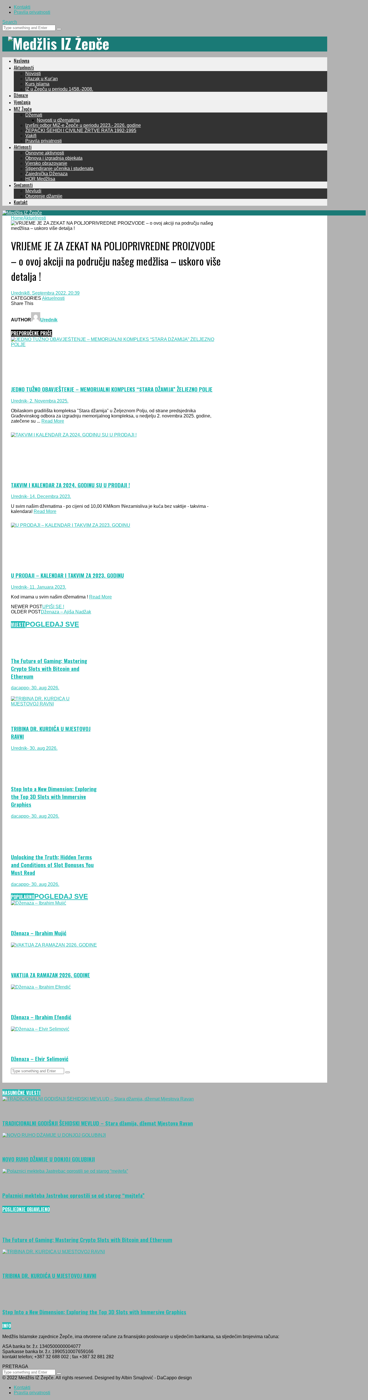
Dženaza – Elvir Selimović (39, 1059)
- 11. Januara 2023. (46, 587)
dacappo (20, 687)
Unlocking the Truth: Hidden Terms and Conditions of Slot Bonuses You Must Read (52, 864)
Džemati (33, 114)
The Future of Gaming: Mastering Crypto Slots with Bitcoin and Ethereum (49, 668)
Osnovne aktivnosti (44, 152)
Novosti (33, 73)
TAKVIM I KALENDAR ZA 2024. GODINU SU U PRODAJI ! (70, 485)
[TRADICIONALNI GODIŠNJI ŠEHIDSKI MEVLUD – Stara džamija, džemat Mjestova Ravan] (98, 1098)
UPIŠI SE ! (53, 606)
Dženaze (21, 95)
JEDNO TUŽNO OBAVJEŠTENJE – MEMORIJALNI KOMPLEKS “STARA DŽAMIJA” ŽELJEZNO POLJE (111, 389)
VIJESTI (18, 624)
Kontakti (22, 7)
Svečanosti (23, 185)
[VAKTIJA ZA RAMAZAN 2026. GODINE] (54, 945)
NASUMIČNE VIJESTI (21, 1092)
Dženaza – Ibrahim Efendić (41, 1017)
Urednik (19, 293)
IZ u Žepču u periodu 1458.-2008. (59, 89)
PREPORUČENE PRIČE (31, 333)
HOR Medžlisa (40, 178)
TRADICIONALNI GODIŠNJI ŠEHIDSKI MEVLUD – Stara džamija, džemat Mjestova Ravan (97, 1123)
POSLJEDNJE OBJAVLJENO (26, 1209)
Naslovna (21, 60)
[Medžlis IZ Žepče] (58, 43)
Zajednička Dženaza (46, 173)
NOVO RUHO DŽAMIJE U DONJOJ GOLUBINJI (48, 1159)
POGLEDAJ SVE (52, 624)
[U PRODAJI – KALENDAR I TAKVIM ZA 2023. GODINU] (70, 525)
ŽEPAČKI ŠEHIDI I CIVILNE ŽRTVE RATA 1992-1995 (80, 130)
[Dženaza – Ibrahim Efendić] (41, 987)
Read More (52, 421)
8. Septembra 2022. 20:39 (53, 293)
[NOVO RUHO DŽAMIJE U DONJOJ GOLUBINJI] (54, 1135)
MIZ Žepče (23, 109)
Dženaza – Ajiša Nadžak (66, 611)
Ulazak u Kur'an (41, 78)
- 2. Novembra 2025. (47, 400)
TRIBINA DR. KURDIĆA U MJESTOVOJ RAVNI (49, 1275)
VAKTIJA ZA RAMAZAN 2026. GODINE (50, 975)
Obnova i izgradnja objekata (54, 158)
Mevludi (33, 190)
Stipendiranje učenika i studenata (59, 168)
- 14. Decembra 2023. (49, 496)
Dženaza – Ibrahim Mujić (38, 933)
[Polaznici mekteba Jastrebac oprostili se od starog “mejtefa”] (65, 1171)
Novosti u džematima (58, 120)
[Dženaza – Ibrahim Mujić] (38, 903)
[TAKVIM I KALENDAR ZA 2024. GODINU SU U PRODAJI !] (74, 434)
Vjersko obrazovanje (46, 163)
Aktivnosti (23, 147)
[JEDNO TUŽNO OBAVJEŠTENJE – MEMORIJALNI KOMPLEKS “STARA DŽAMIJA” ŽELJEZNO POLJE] (116, 344)
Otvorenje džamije (43, 196)
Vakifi (31, 135)
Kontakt (21, 202)
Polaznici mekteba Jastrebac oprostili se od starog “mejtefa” (73, 1195)
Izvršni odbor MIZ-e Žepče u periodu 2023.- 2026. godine (83, 125)
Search (9, 22)
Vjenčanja (22, 102)
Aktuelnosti (24, 67)
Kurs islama (37, 83)
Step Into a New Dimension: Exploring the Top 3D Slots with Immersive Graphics (54, 796)
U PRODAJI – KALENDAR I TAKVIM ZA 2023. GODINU (67, 575)
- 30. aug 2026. (44, 687)
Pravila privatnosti (32, 12)
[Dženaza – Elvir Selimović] (40, 1029)
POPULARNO (22, 896)
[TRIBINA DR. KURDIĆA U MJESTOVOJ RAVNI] (54, 703)
